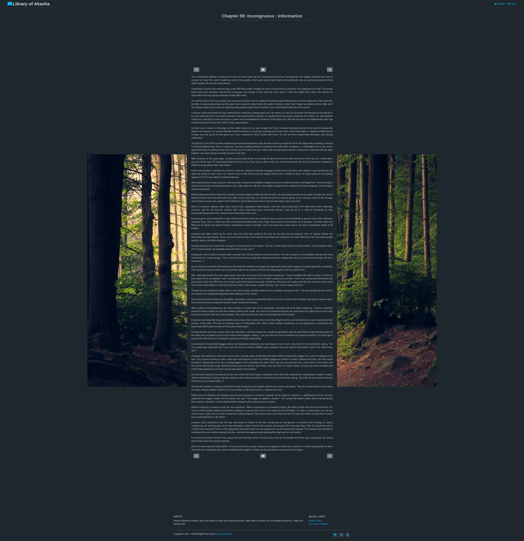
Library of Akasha (223, 534)
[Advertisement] (241, 44)
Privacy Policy (315, 520)
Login (513, 4)
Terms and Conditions (318, 524)
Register (501, 4)
